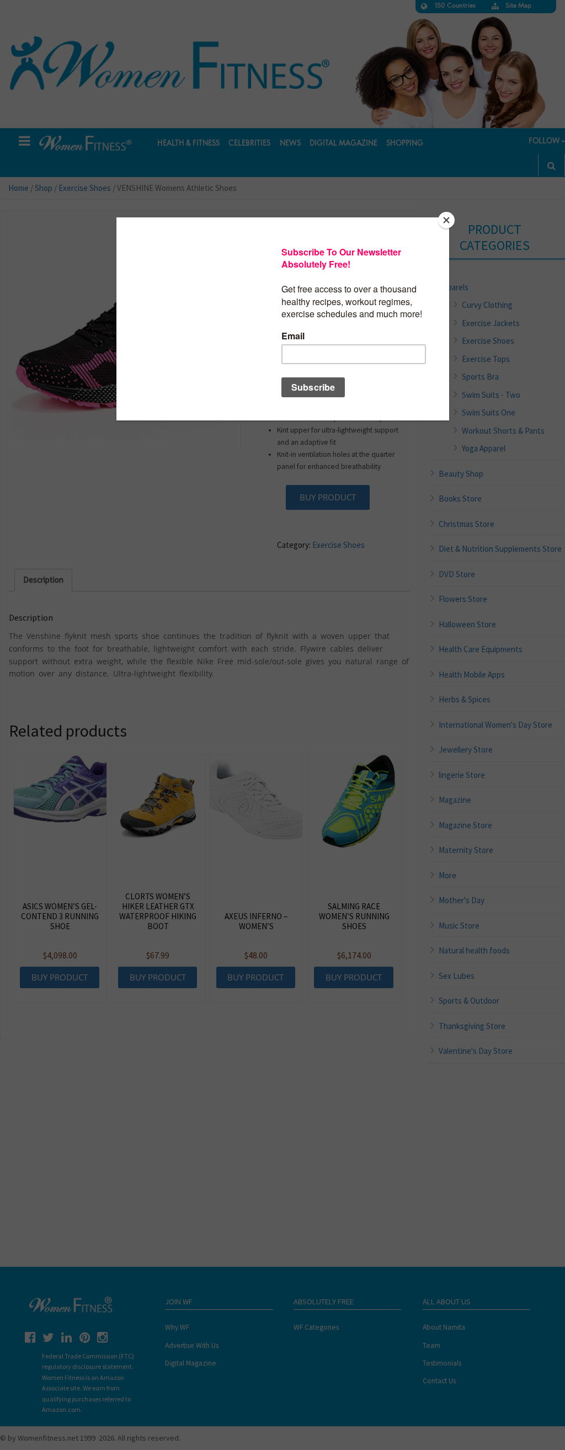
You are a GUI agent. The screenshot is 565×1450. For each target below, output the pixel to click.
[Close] (446, 220)
